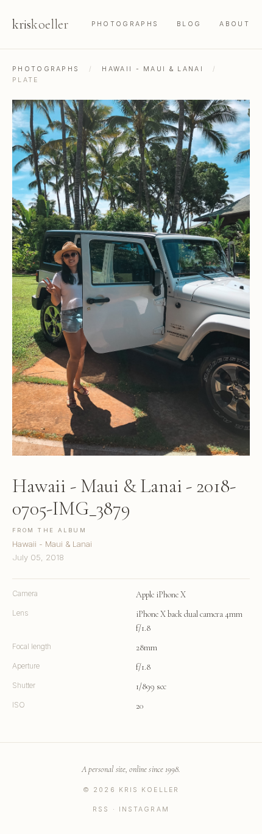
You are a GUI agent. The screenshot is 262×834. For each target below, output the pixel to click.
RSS (101, 809)
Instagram (144, 809)
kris (40, 24)
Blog (189, 24)
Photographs (124, 24)
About (234, 24)
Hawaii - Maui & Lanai (153, 69)
